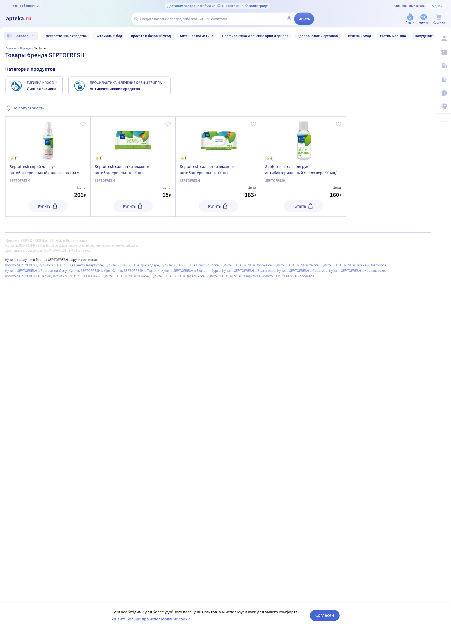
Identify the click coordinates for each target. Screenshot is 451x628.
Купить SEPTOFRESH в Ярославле (288, 276)
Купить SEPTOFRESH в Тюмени (135, 270)
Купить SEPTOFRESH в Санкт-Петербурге (71, 265)
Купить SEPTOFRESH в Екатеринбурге (190, 270)
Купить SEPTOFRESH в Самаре (125, 276)
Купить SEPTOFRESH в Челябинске (178, 276)
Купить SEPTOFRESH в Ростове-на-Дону (36, 270)
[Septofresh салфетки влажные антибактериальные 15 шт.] (133, 166)
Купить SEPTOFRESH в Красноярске (357, 270)
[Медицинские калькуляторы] (443, 79)
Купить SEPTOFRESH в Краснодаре (132, 265)
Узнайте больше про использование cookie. (151, 618)
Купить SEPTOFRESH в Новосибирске (190, 265)
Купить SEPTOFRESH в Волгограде (248, 270)
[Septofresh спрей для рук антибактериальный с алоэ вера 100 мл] (47, 166)
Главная (11, 48)
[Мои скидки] (443, 52)
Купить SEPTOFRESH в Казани (76, 276)
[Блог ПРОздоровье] (443, 66)
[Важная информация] (443, 93)
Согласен (324, 615)
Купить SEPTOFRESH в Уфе (89, 270)
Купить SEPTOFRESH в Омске (296, 265)
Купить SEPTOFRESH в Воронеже (246, 265)
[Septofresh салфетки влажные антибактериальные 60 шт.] (218, 166)
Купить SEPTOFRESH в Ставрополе (233, 276)
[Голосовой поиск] (289, 19)
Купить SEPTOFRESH (21, 265)
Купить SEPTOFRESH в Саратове (302, 270)
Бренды (25, 48)
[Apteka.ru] (23, 19)
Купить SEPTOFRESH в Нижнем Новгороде (353, 265)
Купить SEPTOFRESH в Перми (28, 276)
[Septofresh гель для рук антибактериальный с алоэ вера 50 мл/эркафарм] (303, 166)
